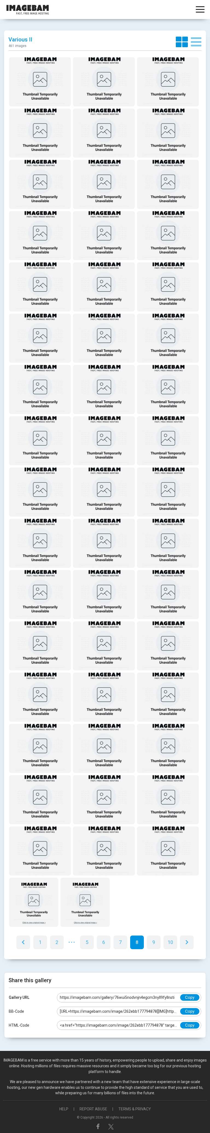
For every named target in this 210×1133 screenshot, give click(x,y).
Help (63, 1109)
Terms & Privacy (134, 1109)
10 (170, 942)
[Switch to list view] (196, 42)
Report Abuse (93, 1109)
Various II (20, 39)
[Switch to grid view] (183, 42)
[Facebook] (98, 1126)
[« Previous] (23, 942)
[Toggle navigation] (200, 10)
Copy (189, 997)
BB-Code (16, 1011)
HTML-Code (19, 1025)
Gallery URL (19, 997)
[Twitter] (111, 1126)
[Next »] (187, 942)
